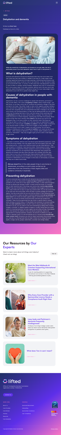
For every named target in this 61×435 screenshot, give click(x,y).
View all (54, 253)
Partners (5, 413)
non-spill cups (11, 191)
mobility (8, 131)
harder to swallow (20, 125)
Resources (5, 416)
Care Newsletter (7, 419)
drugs (18, 115)
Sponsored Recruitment (28, 405)
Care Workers (6, 411)
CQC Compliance (26, 413)
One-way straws (15, 193)
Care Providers (6, 408)
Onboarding (25, 408)
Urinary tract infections (25, 145)
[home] (7, 2)
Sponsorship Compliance (28, 411)
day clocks (33, 200)
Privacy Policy (54, 429)
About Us (5, 405)
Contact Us (8, 394)
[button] (56, 2)
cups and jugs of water (23, 184)
